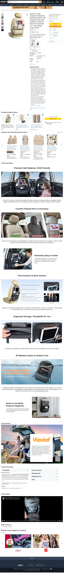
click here (6, 484)
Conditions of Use (16, 568)
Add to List (52, 41)
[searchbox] (25, 2)
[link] (22, 118)
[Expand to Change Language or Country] (35, 565)
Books (56, 4)
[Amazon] (3, 1)
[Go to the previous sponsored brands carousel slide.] (2, 543)
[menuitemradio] (59, 520)
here (3, 480)
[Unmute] (61, 520)
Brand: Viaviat (32, 29)
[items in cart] (62, 1)
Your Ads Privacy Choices (45, 568)
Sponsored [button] (3, 532)
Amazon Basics (19, 4)
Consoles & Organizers (17, 10)
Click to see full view (16, 38)
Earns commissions (16, 497)
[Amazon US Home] (20, 565)
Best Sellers (25, 4)
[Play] (2, 520)
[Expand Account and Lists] (54, 2)
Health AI (6, 4)
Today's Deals (50, 4)
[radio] (2, 14)
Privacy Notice (22, 568)
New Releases (32, 4)
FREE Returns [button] (33, 39)
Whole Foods (44, 4)
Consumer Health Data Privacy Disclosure (33, 568)
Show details (49, 124)
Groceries (38, 4)
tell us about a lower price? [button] (15, 488)
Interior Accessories (9, 10)
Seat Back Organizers (25, 10)
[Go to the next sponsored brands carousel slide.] (62, 543)
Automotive (3, 10)
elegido (54, 30)
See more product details (36, 105)
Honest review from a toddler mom (12, 499)
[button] (2, 5)
